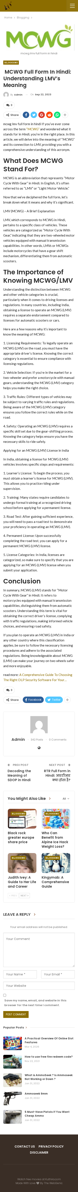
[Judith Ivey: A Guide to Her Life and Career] (22, 863)
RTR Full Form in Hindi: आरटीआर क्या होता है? (56, 775)
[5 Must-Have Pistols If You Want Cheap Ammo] (12, 1117)
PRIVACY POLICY (51, 1146)
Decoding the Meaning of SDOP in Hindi (19, 775)
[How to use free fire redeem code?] (12, 1062)
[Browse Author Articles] (39, 724)
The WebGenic (53, 1183)
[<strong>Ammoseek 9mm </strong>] (12, 1098)
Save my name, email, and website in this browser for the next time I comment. (35, 1002)
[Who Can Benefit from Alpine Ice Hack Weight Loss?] (56, 819)
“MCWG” (32, 129)
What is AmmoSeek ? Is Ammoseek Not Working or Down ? (49, 1077)
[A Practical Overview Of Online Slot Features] (12, 1043)
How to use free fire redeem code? (49, 1056)
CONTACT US (25, 1146)
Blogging (11, 62)
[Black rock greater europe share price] (22, 819)
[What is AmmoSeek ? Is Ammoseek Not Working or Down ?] (12, 1080)
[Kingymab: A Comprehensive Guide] (56, 863)
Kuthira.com (53, 1179)
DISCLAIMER (39, 1152)
